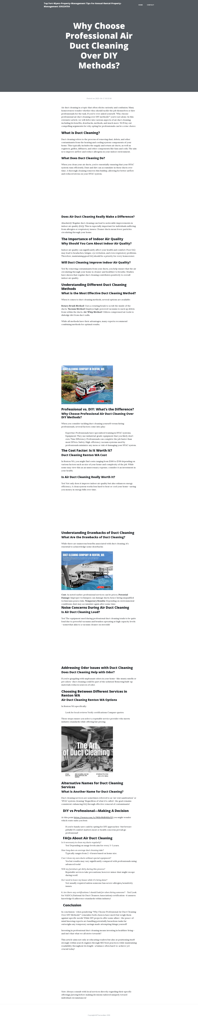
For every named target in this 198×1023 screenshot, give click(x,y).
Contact (150, 5)
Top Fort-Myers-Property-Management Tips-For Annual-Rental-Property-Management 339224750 (82, 5)
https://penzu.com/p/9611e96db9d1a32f (93, 817)
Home (140, 5)
